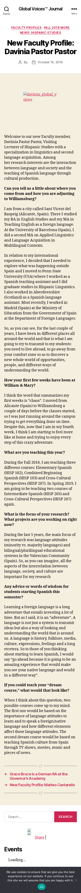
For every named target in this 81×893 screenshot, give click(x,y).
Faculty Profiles (26, 27)
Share (39, 837)
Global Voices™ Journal (41, 9)
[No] (76, 880)
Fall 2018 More (57, 27)
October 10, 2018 (50, 62)
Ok (41, 886)
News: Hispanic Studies (40, 32)
